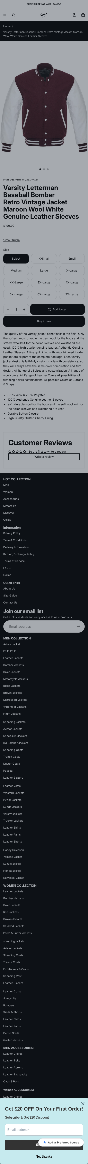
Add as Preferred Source (63, 1142)
